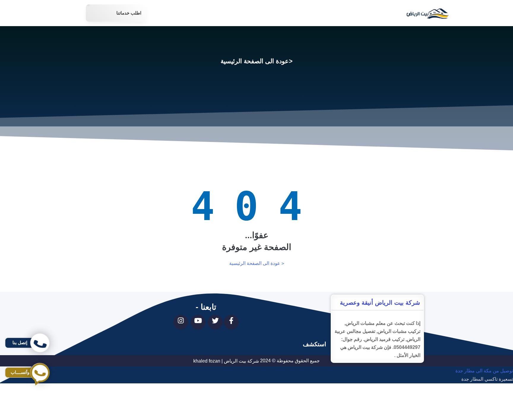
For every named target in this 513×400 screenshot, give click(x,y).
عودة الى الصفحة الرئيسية (255, 61)
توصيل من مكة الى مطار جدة (484, 370)
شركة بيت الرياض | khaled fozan (226, 360)
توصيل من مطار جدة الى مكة (484, 396)
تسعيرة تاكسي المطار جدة (487, 379)
